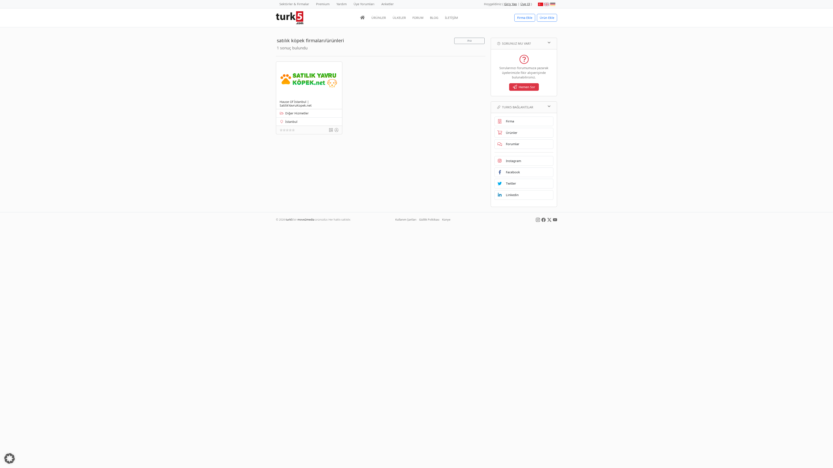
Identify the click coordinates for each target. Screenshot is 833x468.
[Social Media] (538, 219)
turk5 (289, 219)
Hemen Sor (527, 87)
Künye (446, 219)
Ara (469, 40)
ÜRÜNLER (378, 18)
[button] (9, 458)
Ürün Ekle (547, 18)
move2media (305, 219)
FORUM (417, 18)
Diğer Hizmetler (297, 113)
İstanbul (291, 122)
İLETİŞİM (451, 18)
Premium (323, 4)
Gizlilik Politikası (429, 219)
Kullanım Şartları (405, 219)
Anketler (387, 4)
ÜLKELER (399, 18)
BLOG (434, 18)
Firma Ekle (524, 18)
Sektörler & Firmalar (294, 4)
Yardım (341, 4)
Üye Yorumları (364, 4)
